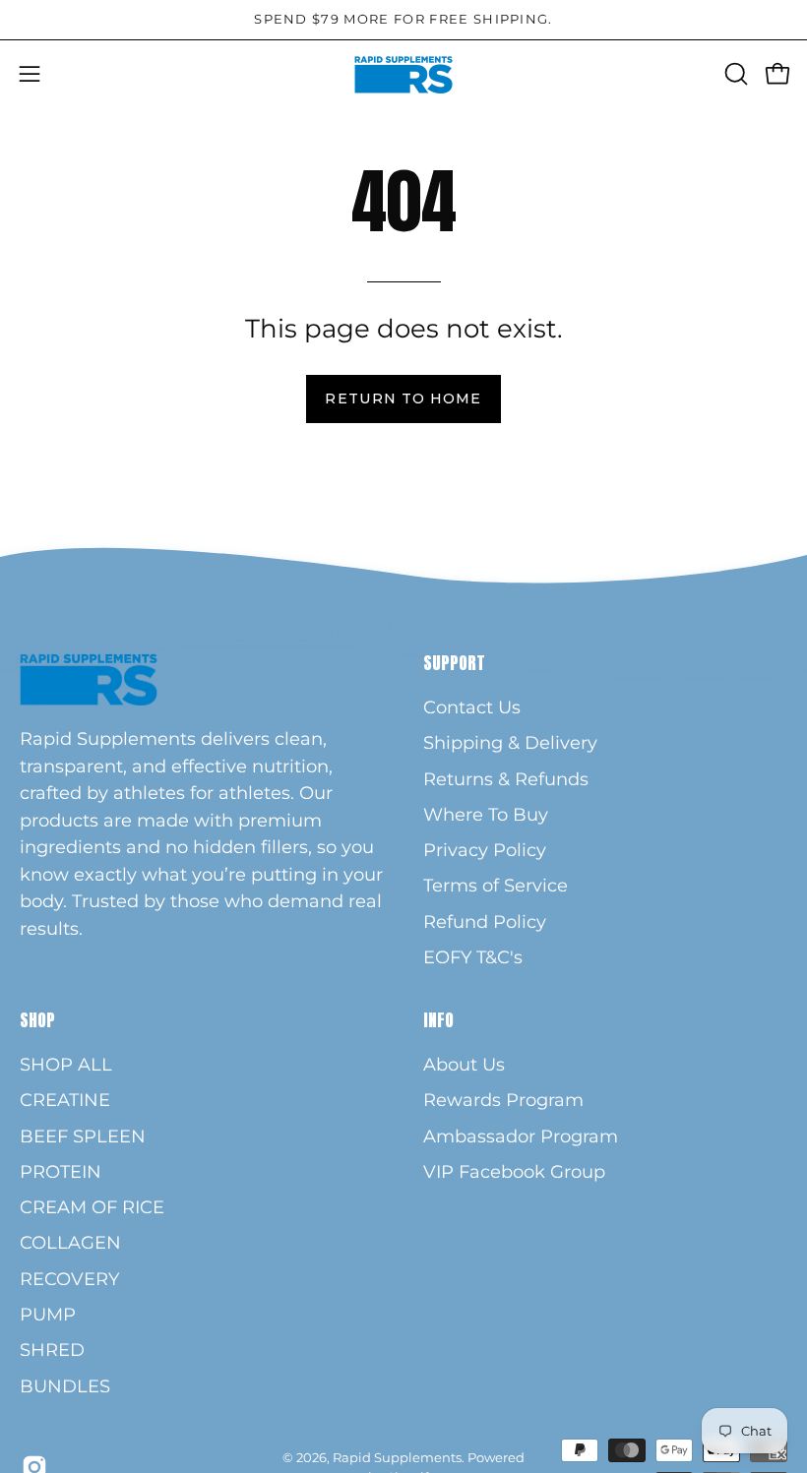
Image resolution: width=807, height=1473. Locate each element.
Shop (37, 1020)
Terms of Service (495, 885)
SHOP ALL (66, 1064)
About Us (464, 1064)
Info (438, 1020)
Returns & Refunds (506, 778)
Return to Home (403, 398)
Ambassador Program (520, 1136)
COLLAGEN (70, 1243)
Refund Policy (484, 921)
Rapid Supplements (397, 1457)
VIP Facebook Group (514, 1171)
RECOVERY (69, 1278)
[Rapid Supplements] (403, 74)
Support (454, 663)
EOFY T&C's (473, 957)
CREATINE (65, 1100)
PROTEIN (60, 1171)
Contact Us (472, 707)
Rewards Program (503, 1100)
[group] (403, 19)
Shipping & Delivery (510, 742)
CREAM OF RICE (92, 1207)
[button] (734, 74)
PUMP (48, 1314)
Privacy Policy (484, 849)
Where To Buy (485, 814)
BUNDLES (65, 1386)
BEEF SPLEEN (83, 1136)
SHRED (52, 1350)
